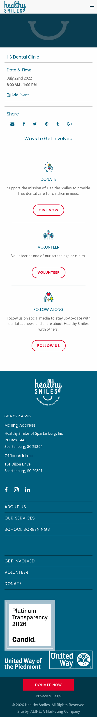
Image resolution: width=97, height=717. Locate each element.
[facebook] (6, 489)
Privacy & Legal (49, 695)
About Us (15, 507)
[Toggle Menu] (92, 6)
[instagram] (16, 489)
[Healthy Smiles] (14, 6)
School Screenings (27, 529)
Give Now (48, 210)
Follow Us (48, 345)
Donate (13, 583)
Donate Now (48, 684)
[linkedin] (27, 489)
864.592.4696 (18, 416)
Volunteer (48, 272)
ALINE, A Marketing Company (55, 711)
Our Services (20, 518)
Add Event (20, 94)
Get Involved (20, 561)
